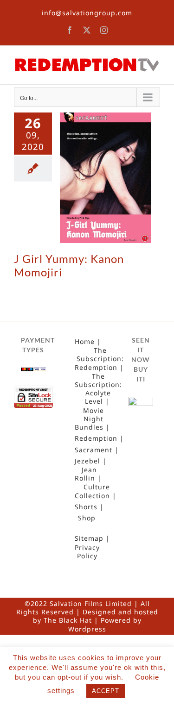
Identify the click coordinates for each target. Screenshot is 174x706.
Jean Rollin (86, 474)
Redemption (96, 438)
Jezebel (87, 461)
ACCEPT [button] (105, 690)
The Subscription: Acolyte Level (98, 389)
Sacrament (93, 450)
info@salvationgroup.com (87, 12)
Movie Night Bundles (89, 418)
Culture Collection (92, 491)
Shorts (86, 507)
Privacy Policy (87, 552)
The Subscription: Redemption (99, 358)
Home (85, 341)
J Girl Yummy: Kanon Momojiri (69, 265)
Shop (87, 518)
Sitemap (89, 538)
